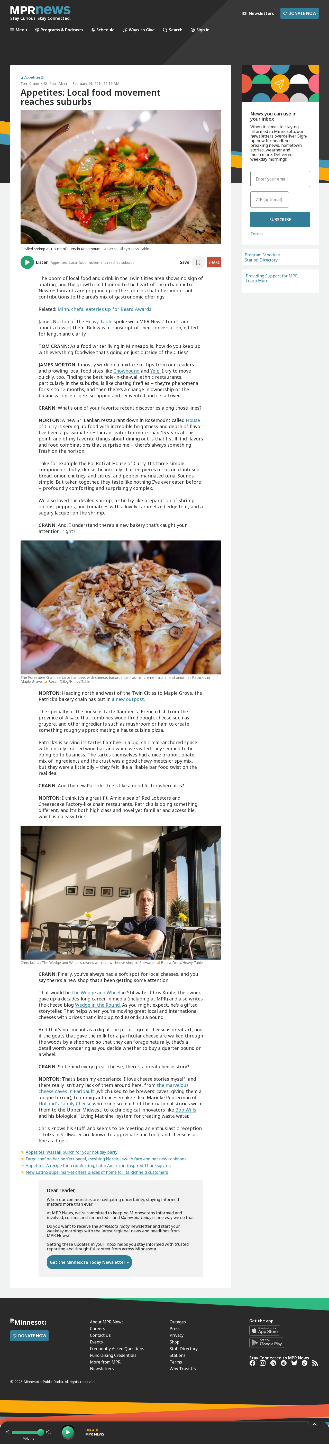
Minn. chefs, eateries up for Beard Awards (104, 309)
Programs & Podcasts (62, 30)
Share (214, 262)
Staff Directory (184, 1348)
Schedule (105, 30)
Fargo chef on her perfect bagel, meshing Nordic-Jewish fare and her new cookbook (106, 1159)
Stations (178, 1355)
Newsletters (102, 1368)
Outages (178, 1322)
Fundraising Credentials (113, 1355)
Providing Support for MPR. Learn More (272, 278)
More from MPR (105, 1362)
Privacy (177, 1335)
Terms (256, 234)
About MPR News (107, 1322)
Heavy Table (98, 321)
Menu (21, 30)
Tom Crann (30, 83)
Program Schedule (262, 254)
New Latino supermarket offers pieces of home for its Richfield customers (97, 1172)
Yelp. (155, 371)
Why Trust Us (183, 1368)
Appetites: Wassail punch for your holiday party (71, 1152)
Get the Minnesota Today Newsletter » (89, 1262)
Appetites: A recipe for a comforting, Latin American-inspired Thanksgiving (98, 1165)
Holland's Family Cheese (65, 1103)
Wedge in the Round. (98, 1005)
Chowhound (126, 371)
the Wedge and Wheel (96, 992)
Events (96, 1342)
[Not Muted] (8, 1432)
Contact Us (100, 1335)
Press (175, 1328)
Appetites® (34, 77)
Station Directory (261, 260)
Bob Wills (185, 1110)
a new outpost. (128, 699)
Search (175, 30)
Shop (174, 1342)
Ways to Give (142, 30)
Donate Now (299, 13)
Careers (97, 1328)
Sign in (202, 30)
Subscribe (280, 219)
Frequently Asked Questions (117, 1348)
